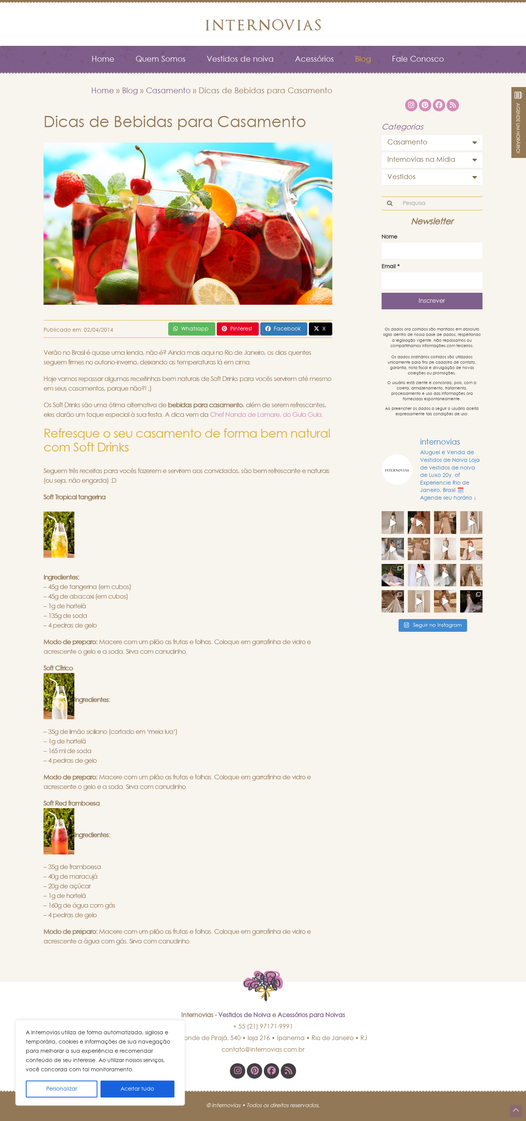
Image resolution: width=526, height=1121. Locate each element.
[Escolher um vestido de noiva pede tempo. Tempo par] (419, 522)
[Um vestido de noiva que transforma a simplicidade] (471, 601)
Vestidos (401, 177)
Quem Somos (161, 59)
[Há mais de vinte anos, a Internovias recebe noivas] (393, 549)
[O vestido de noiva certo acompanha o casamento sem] (445, 522)
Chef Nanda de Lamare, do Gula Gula (266, 414)
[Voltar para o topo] (516, 1111)
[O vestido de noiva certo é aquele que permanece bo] (419, 549)
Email (391, 266)
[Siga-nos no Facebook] (271, 1071)
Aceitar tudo (137, 1089)
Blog (363, 59)
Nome (389, 237)
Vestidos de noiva (240, 59)
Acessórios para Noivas (311, 1015)
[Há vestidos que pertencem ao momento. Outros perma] (445, 575)
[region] (100, 1063)
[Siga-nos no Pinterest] (254, 1071)
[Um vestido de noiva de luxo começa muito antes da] (471, 522)
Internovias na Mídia (421, 159)
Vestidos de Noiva (244, 1015)
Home (103, 59)
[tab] (432, 143)
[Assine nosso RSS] (288, 1071)
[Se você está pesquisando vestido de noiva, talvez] (419, 575)
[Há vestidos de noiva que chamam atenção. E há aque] (393, 522)
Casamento (168, 91)
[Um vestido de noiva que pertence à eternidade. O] (393, 601)
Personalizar (61, 1089)
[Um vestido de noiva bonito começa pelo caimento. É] (445, 549)
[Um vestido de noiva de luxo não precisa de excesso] (393, 575)
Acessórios (314, 59)
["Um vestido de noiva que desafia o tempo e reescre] (471, 575)
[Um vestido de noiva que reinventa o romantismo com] (445, 601)
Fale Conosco (418, 59)
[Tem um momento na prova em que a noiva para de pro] (471, 549)
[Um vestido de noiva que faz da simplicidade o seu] (419, 601)
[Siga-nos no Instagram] (237, 1071)
